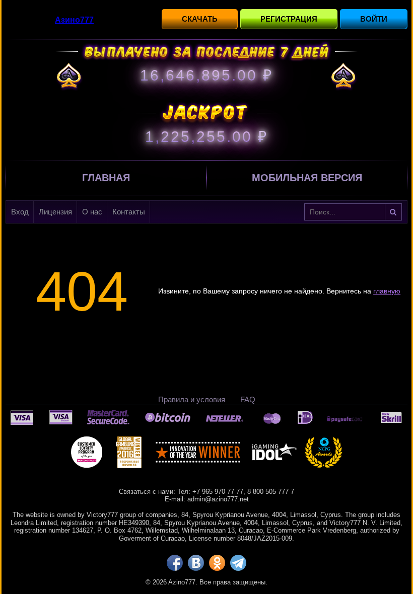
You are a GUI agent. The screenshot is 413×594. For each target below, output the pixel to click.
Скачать (200, 19)
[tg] (238, 563)
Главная (106, 177)
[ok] (217, 563)
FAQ (247, 399)
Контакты (128, 211)
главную (386, 291)
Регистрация (288, 19)
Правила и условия (191, 399)
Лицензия (55, 211)
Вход (20, 211)
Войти (373, 19)
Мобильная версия (307, 177)
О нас (92, 211)
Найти (393, 211)
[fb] (175, 563)
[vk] (196, 563)
